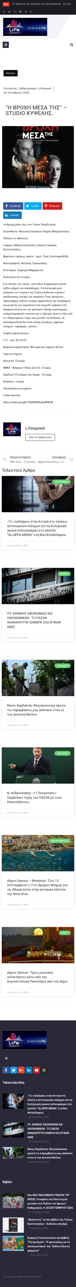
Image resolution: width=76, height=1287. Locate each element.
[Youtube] (20, 11)
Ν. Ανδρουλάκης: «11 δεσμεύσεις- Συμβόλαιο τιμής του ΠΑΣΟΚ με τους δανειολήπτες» (34, 797)
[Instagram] (15, 11)
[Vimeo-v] (26, 11)
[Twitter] (9, 11)
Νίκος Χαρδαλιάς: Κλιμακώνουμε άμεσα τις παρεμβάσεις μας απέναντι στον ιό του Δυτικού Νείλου (36, 710)
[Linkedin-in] (31, 11)
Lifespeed (36, 1277)
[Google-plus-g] (21, 1070)
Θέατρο (10, 73)
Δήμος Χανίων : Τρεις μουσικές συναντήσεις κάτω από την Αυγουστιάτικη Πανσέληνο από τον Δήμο (37, 977)
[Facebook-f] (4, 11)
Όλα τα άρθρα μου (40, 437)
